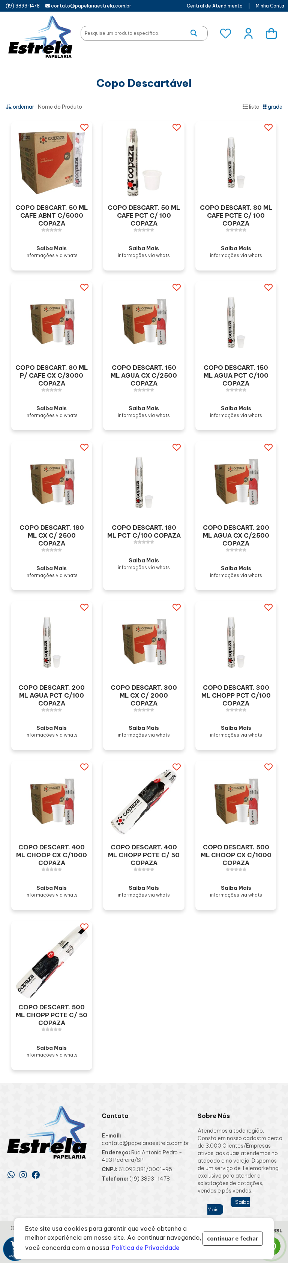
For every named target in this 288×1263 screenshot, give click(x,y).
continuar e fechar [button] (232, 1238)
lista (254, 106)
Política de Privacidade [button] (146, 1247)
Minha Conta (270, 6)
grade (274, 106)
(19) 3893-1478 (23, 6)
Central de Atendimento (215, 6)
